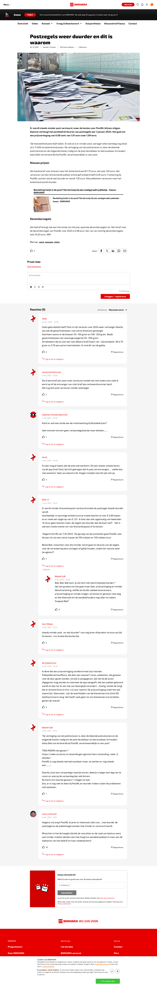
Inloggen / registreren (115, 296)
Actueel (46, 23)
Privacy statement (64, 904)
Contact (132, 23)
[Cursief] (35, 287)
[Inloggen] (147, 4)
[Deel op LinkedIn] (113, 251)
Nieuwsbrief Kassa (114, 23)
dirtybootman (49, 662)
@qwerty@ (60, 576)
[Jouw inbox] (142, 4)
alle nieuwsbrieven (107, 898)
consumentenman (51, 372)
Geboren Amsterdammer (55, 414)
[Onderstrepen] (39, 287)
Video (35, 23)
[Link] (43, 287)
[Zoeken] (137, 4)
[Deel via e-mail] (124, 251)
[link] (41, 242)
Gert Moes (47, 624)
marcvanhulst (49, 813)
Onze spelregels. (34, 266)
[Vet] (31, 287)
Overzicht (23, 23)
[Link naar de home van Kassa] (7, 15)
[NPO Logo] (152, 5)
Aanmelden (67, 893)
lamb (44, 457)
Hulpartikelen (93, 23)
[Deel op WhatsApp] (119, 251)
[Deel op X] (107, 251)
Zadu (44, 318)
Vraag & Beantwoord (67, 23)
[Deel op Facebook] (101, 251)
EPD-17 (45, 499)
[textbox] (78, 278)
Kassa (17, 14)
